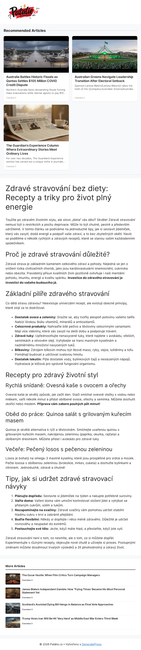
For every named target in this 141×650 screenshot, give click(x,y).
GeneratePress (92, 644)
